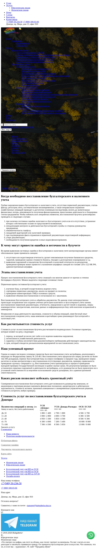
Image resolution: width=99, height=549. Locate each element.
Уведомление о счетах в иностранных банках (36, 57)
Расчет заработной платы (33, 83)
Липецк (14, 143)
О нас (8, 3)
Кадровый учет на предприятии (36, 106)
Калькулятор (11, 19)
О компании (16, 41)
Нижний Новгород (19, 141)
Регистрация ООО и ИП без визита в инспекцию (43, 113)
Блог (8, 118)
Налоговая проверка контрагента (36, 101)
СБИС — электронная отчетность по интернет (42, 111)
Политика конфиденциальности (20, 436)
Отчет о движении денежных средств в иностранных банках (43, 55)
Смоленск (15, 146)
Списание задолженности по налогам (38, 97)
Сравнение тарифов (10, 445)
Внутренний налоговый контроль (36, 92)
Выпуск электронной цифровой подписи (34, 62)
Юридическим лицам (20, 8)
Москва (14, 136)
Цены (8, 12)
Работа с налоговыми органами (35, 90)
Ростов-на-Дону (18, 153)
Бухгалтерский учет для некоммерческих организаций (46, 76)
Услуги (9, 5)
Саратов (15, 148)
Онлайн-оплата (13, 476)
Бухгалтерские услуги (26, 66)
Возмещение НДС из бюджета (35, 99)
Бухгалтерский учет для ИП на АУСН (23, 474)
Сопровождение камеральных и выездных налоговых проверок (50, 94)
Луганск (15, 150)
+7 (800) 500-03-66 (31, 22)
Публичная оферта (9, 440)
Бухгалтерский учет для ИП (34, 78)
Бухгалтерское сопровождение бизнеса (39, 73)
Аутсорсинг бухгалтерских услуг (36, 69)
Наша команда (22, 43)
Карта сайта (6, 454)
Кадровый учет (23, 104)
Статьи (9, 15)
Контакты (10, 17)
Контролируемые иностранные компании (34, 60)
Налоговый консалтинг (26, 87)
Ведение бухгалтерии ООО (34, 71)
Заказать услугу (8, 170)
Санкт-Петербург (19, 139)
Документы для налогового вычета (16, 449)
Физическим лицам (19, 10)
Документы (21, 46)
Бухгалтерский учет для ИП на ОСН (22, 471)
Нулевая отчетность (30, 85)
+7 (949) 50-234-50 (14, 22)
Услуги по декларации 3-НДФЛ (30, 53)
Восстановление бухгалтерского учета (38, 80)
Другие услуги (23, 108)
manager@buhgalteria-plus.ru (39, 505)
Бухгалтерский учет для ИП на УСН (22, 469)
